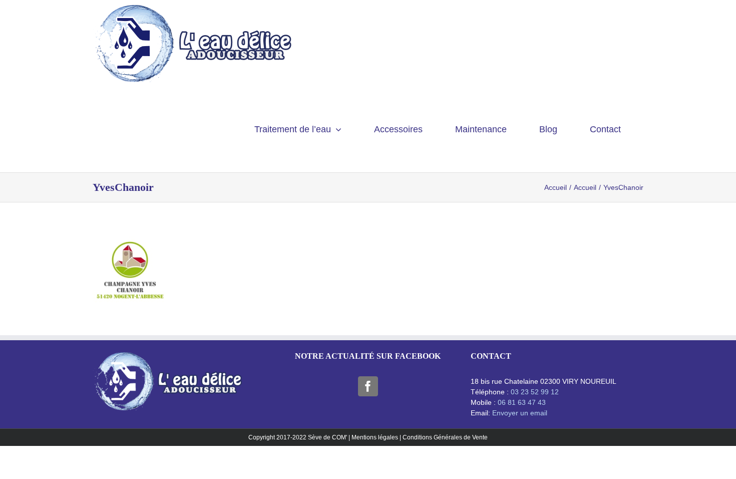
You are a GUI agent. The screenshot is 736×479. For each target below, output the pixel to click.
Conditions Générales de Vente (445, 437)
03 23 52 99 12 (535, 392)
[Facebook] (368, 386)
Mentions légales (374, 437)
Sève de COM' (328, 437)
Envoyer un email (519, 413)
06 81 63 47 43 (522, 402)
